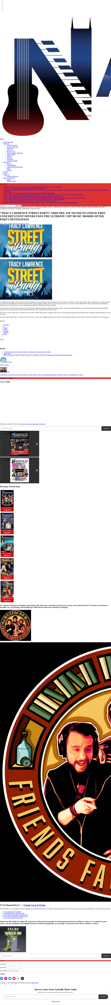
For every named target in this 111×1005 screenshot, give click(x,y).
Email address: (4, 970)
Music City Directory (9, 178)
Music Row (6, 162)
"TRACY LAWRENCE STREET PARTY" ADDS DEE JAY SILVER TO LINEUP (27, 352)
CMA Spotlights (11, 165)
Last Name (3, 967)
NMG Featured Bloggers (10, 207)
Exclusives (6, 143)
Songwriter (10, 159)
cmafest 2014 (7, 353)
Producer (9, 157)
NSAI (8, 168)
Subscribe (106, 428)
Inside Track (10, 148)
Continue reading (55, 1001)
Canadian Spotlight (12, 161)
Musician (9, 156)
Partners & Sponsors (12, 176)
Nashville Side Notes (18, 223)
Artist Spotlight (11, 154)
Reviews (5, 171)
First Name (3, 964)
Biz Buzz (9, 164)
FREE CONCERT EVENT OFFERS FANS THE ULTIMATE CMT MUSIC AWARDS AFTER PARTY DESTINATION (37, 355)
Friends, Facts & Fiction (34, 905)
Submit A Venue (11, 181)
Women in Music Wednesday (15, 153)
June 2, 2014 (3, 223)
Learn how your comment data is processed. (33, 424)
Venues (9, 179)
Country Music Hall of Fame (15, 167)
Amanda (9, 223)
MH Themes (34, 983)
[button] (12, 911)
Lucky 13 (9, 150)
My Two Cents (11, 151)
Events (5, 173)
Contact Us (6, 175)
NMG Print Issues (8, 142)
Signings (9, 170)
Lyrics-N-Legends (12, 145)
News (26, 223)
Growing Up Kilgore (12, 147)
